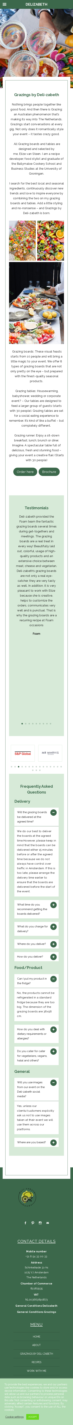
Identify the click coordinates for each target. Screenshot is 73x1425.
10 (43, 766)
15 (61, 766)
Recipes (36, 1362)
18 (40, 770)
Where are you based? (31, 1142)
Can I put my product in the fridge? (32, 981)
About (36, 1345)
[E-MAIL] (47, 1223)
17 (36, 770)
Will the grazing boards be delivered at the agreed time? (32, 817)
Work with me (36, 1370)
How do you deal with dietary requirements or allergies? (31, 1034)
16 (33, 770)
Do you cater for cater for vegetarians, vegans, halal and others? (32, 1056)
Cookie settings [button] (14, 1416)
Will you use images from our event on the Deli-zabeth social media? (31, 1089)
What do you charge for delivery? (32, 929)
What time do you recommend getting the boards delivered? (32, 909)
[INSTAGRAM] (40, 1223)
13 (54, 766)
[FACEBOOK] (25, 1223)
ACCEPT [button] (32, 1416)
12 (50, 766)
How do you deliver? (30, 956)
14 (58, 766)
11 (47, 766)
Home (36, 1336)
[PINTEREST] (32, 1223)
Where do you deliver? (31, 944)
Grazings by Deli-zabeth (36, 1353)
